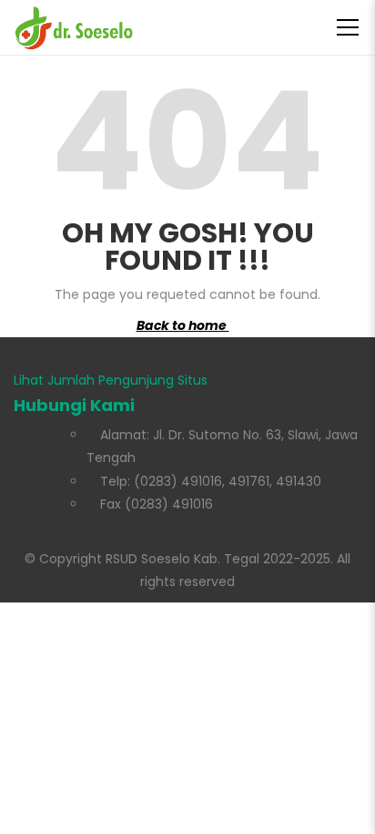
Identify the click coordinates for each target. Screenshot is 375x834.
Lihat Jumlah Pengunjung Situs (111, 380)
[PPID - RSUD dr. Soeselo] (74, 27)
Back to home (183, 325)
